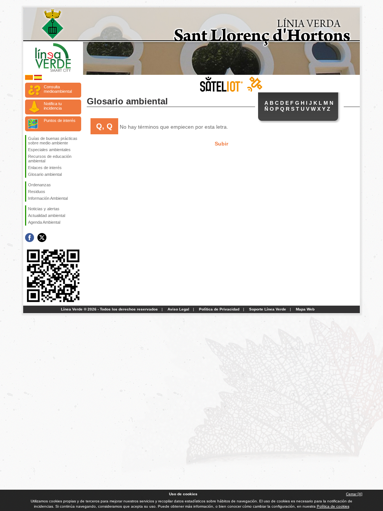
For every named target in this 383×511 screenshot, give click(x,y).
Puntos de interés (60, 120)
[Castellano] (38, 79)
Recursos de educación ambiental (49, 158)
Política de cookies (333, 506)
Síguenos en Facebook (29, 237)
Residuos (36, 191)
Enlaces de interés (45, 167)
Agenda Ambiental (44, 222)
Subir (221, 144)
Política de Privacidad (219, 309)
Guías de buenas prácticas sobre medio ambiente (52, 140)
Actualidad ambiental (46, 215)
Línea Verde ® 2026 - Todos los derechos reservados (109, 309)
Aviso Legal (178, 309)
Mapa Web (305, 309)
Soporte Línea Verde (267, 309)
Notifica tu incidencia (53, 105)
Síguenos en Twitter (41, 237)
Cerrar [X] (354, 494)
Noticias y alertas (43, 208)
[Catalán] (29, 79)
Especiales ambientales (49, 149)
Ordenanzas (39, 185)
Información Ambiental (48, 198)
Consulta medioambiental (58, 89)
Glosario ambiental (45, 174)
